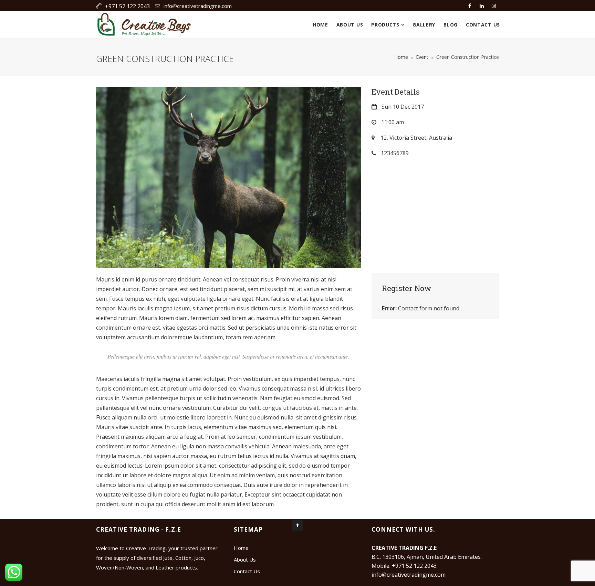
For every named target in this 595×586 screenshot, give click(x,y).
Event (422, 57)
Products (386, 24)
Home (320, 24)
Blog (450, 24)
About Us (349, 24)
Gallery (424, 24)
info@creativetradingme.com (198, 5)
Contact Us (483, 24)
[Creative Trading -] (144, 25)
